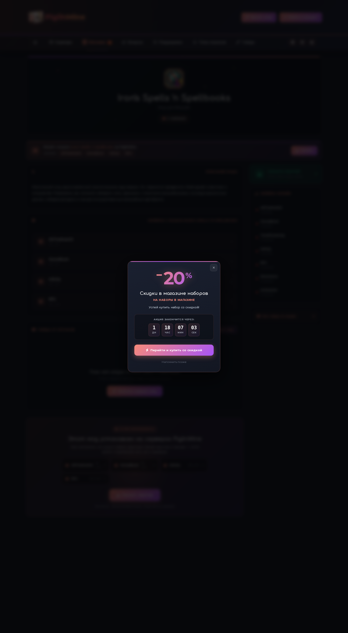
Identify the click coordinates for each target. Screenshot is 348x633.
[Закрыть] (213, 267)
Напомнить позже (174, 361)
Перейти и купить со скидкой (176, 350)
